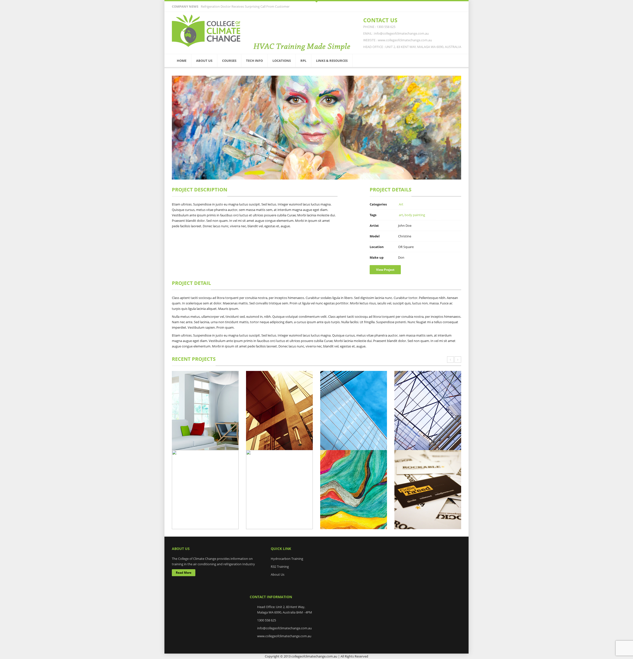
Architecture (280, 445)
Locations (281, 60)
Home (181, 60)
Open (316, 1)
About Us (204, 60)
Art (401, 204)
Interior (205, 445)
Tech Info (254, 60)
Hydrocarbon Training (287, 558)
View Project (385, 270)
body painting (415, 215)
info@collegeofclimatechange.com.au (284, 628)
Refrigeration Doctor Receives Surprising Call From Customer (245, 6)
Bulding (421, 445)
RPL (303, 60)
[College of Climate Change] (206, 30)
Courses (229, 60)
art (401, 215)
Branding (427, 524)
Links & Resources (332, 60)
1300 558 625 (266, 620)
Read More (183, 572)
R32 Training (280, 566)
